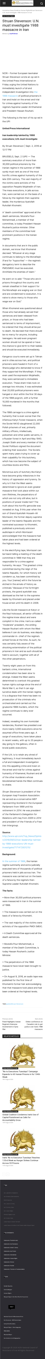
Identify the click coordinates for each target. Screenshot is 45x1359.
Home (4, 10)
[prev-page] (3, 1174)
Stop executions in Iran (10, 1068)
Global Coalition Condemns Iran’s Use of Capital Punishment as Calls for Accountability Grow (20, 1117)
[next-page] (7, 1174)
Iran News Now (12, 10)
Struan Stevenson (17, 1004)
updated (9, 1004)
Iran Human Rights (24, 10)
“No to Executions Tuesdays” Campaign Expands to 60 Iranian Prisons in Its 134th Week (21, 1074)
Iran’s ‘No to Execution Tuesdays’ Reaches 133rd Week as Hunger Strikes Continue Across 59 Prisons (21, 1160)
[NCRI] (22, 3)
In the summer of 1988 (13, 861)
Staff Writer (13, 33)
